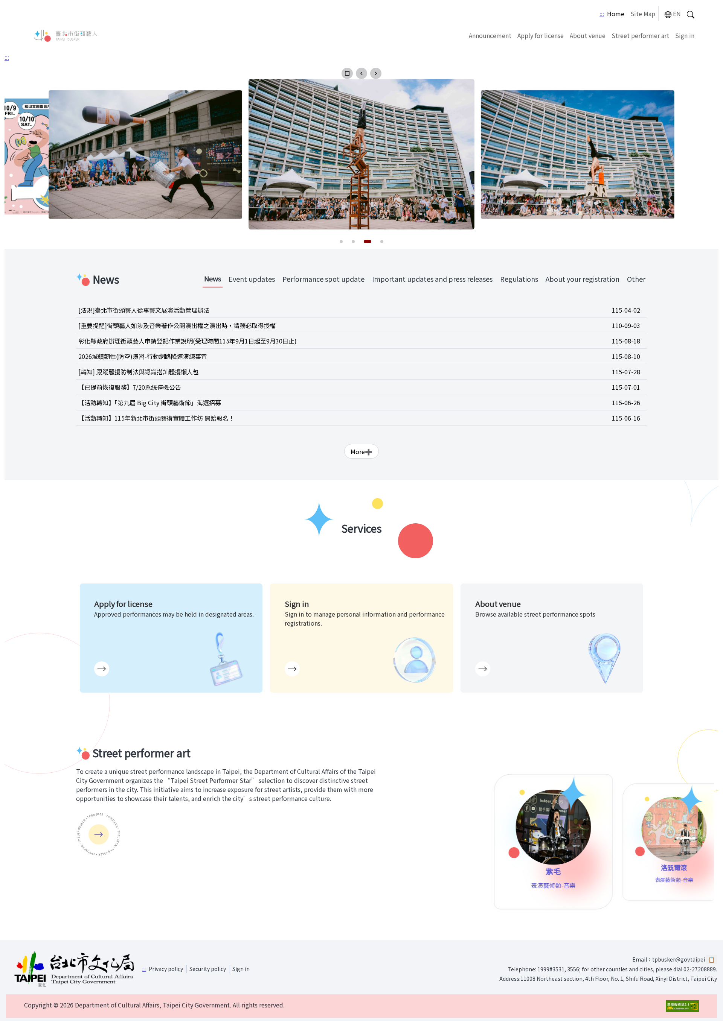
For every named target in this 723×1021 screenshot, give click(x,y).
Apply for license (540, 35)
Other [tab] (636, 279)
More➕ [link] (361, 451)
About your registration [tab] (582, 279)
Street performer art (640, 35)
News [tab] (212, 278)
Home (615, 13)
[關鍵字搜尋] (690, 13)
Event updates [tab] (252, 279)
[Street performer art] (98, 834)
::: (601, 13)
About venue (588, 35)
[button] (347, 73)
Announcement (490, 35)
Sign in (684, 35)
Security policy (207, 968)
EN (677, 13)
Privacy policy (166, 968)
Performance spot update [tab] (323, 279)
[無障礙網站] (682, 1006)
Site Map (642, 13)
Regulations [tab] (519, 279)
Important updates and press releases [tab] (432, 279)
